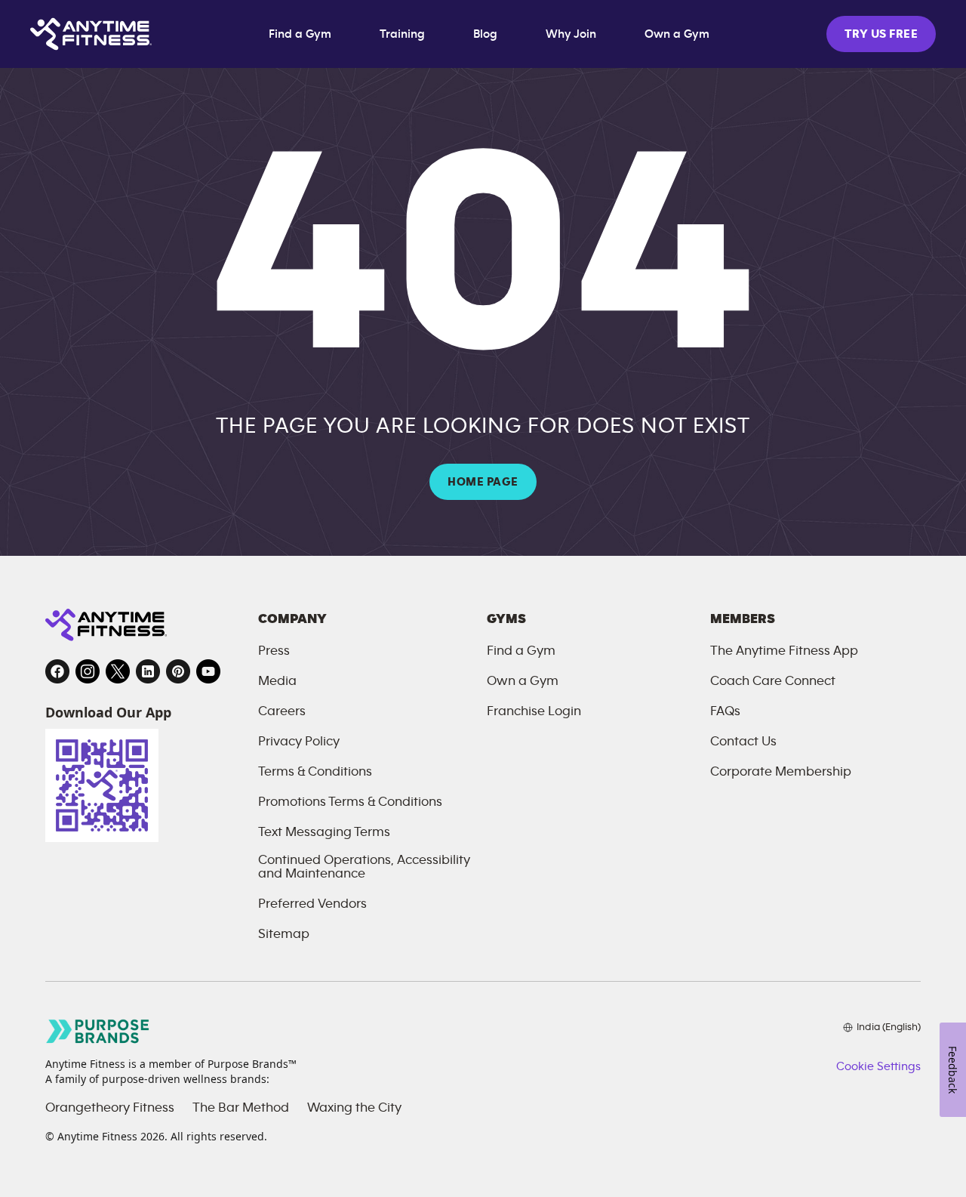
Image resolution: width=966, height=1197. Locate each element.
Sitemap (283, 934)
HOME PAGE (483, 482)
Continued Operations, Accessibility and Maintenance (364, 867)
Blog (485, 34)
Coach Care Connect (772, 681)
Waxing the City (354, 1108)
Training (402, 34)
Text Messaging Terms (324, 832)
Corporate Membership (780, 772)
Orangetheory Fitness (109, 1108)
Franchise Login (534, 711)
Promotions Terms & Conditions (350, 802)
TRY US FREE (881, 34)
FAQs (725, 711)
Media (277, 681)
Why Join (571, 34)
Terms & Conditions (315, 772)
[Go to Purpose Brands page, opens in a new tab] (98, 1031)
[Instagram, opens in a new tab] (87, 671)
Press (274, 651)
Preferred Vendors (312, 904)
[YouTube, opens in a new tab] (208, 671)
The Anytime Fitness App (784, 651)
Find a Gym (300, 34)
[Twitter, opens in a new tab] (118, 671)
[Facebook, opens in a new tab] (57, 671)
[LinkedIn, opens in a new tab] (148, 671)
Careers (282, 711)
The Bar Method (240, 1108)
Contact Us (743, 741)
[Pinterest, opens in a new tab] (178, 671)
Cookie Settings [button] (878, 1066)
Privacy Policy (299, 741)
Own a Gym (677, 34)
